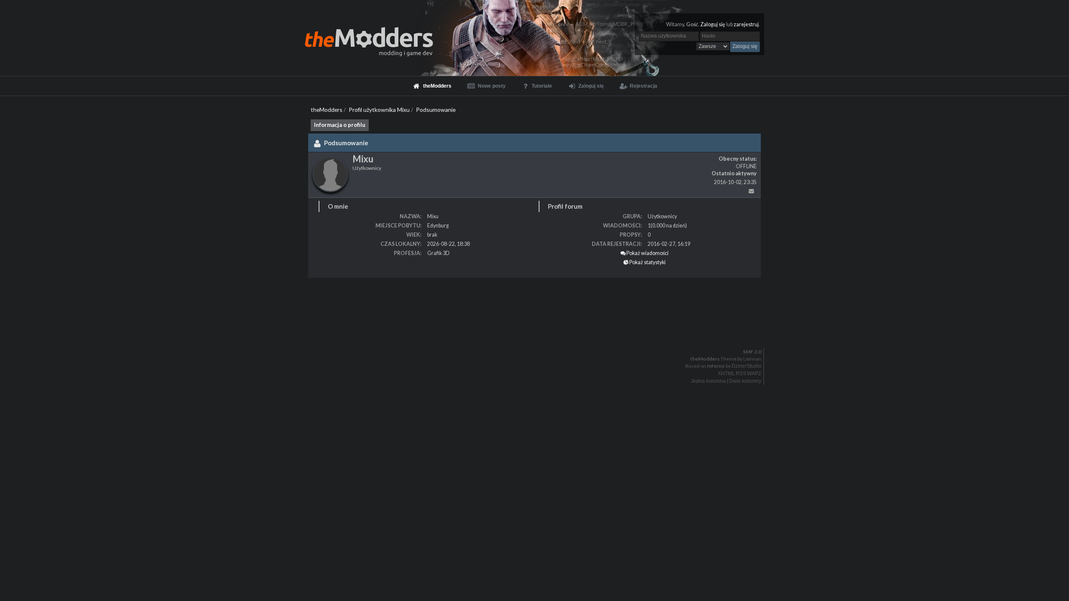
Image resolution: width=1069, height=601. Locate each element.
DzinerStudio (746, 366)
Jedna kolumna (708, 381)
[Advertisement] (250, 303)
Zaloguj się (712, 24)
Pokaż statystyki (647, 262)
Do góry (538, 334)
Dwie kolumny (745, 381)
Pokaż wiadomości (647, 253)
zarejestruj (746, 24)
